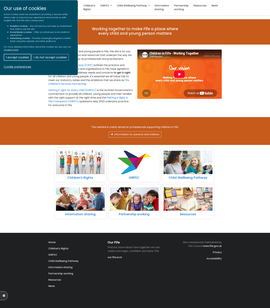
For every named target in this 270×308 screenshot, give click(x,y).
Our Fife (114, 242)
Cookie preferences (17, 67)
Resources (200, 5)
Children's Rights (89, 7)
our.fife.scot (115, 257)
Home (52, 242)
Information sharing (162, 7)
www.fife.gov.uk (212, 246)
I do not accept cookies (50, 57)
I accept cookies (17, 57)
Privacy (217, 252)
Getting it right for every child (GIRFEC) (72, 90)
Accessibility (214, 258)
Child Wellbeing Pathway (132, 5)
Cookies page (11, 49)
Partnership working (181, 7)
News (214, 5)
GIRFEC (105, 5)
